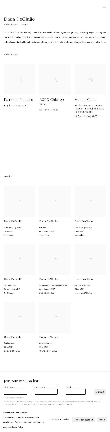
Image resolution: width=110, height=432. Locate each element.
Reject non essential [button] (83, 419)
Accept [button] (102, 419)
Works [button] (25, 25)
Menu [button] (104, 7)
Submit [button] (100, 392)
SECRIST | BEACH (23, 7)
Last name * (41, 387)
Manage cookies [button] (59, 419)
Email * (69, 387)
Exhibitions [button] (11, 25)
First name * (10, 387)
